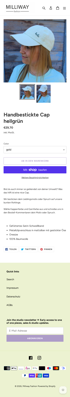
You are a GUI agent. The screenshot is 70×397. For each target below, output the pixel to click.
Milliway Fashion (30, 386)
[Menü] (64, 7)
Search (10, 279)
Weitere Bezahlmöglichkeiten (35, 177)
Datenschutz (13, 296)
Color (6, 143)
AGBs (10, 305)
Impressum (13, 287)
